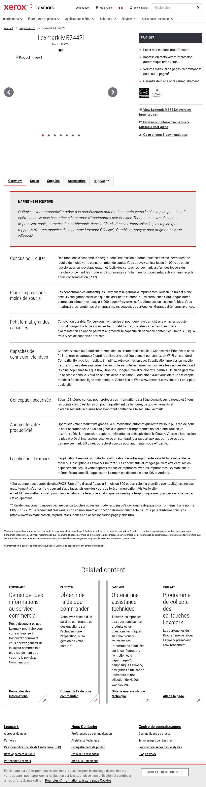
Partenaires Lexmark (17, 761)
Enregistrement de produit (88, 747)
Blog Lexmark (147, 754)
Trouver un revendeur (85, 754)
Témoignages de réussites (156, 740)
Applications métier (78, 19)
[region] (103, 775)
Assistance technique (156, 19)
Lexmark (11, 726)
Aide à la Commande (84, 761)
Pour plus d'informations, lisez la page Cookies (78, 780)
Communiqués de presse (155, 733)
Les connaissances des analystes (160, 747)
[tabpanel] (103, 355)
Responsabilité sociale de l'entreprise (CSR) (32, 747)
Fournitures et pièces (42, 19)
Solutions (106, 19)
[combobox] (177, 7)
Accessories (76, 181)
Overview (15, 181)
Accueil (29, 6)
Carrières (10, 740)
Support (99, 181)
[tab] (43, 135)
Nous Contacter (84, 726)
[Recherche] (198, 7)
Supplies (53, 181)
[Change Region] (121, 8)
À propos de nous (15, 733)
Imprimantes (10, 19)
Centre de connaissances (160, 726)
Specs (34, 181)
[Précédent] (9, 92)
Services (127, 19)
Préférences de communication (91, 733)
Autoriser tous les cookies (164, 772)
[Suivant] (112, 92)
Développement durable (19, 754)
